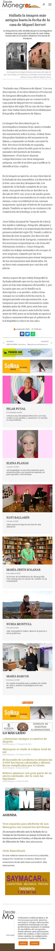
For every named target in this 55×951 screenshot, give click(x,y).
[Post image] (27, 390)
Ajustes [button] (23, 943)
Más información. (34, 842)
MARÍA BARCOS (17, 676)
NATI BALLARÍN (18, 517)
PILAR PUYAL (16, 408)
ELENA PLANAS (17, 463)
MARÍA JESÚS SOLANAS (23, 569)
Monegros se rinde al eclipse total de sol (27, 751)
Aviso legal (10, 935)
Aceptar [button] (34, 943)
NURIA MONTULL (19, 624)
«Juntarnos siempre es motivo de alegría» (25, 740)
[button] (22, 334)
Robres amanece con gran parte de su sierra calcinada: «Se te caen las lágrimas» (27, 776)
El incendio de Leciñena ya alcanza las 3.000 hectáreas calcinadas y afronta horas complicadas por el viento (27, 762)
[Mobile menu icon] (49, 4)
